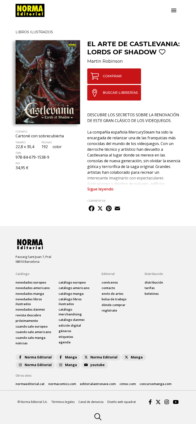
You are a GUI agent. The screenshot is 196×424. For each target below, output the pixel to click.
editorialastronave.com (98, 384)
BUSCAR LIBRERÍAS (120, 92)
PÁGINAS (46, 142)
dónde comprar (113, 305)
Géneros (65, 331)
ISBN (18, 153)
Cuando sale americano (33, 332)
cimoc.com (128, 384)
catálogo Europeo (72, 282)
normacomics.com (62, 384)
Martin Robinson (105, 61)
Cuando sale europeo (32, 326)
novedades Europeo (31, 282)
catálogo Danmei (72, 320)
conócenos (110, 282)
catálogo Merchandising (70, 311)
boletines (152, 293)
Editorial (108, 274)
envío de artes (112, 293)
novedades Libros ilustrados (29, 301)
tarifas (150, 288)
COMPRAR (112, 76)
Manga (71, 357)
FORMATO (21, 131)
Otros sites (24, 375)
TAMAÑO (21, 142)
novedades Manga (30, 293)
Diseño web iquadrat (121, 402)
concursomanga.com (155, 384)
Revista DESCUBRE (28, 315)
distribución (154, 282)
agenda (65, 342)
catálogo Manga (71, 293)
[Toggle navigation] (173, 10)
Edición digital (70, 325)
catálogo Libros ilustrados (70, 301)
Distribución (154, 274)
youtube (97, 365)
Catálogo (22, 274)
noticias (21, 343)
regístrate (109, 310)
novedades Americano (33, 288)
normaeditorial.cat (30, 384)
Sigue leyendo (100, 189)
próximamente (27, 320)
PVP (18, 163)
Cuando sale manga (30, 337)
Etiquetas (66, 337)
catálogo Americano (74, 288)
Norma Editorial (38, 357)
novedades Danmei (30, 309)
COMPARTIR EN (96, 200)
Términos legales (63, 402)
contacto (108, 288)
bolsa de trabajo (114, 299)
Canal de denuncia (90, 402)
